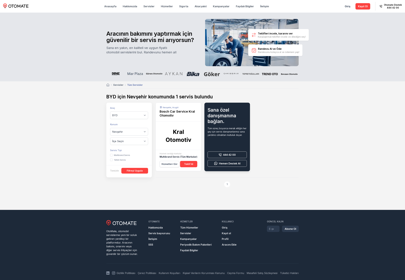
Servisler (149, 6)
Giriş (347, 6)
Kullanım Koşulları (169, 273)
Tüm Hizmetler (189, 227)
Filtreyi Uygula (135, 170)
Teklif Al (188, 164)
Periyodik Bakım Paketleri (196, 244)
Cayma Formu (235, 273)
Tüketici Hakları (289, 273)
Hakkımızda (130, 6)
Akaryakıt (201, 6)
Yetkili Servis (120, 160)
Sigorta (183, 6)
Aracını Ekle (229, 244)
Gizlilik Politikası (126, 273)
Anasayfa (110, 6)
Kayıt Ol (363, 6)
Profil (225, 239)
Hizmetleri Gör (170, 164)
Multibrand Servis (122, 155)
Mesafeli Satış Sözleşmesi (262, 273)
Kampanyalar (221, 6)
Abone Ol (290, 228)
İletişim (264, 6)
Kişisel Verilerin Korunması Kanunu (204, 273)
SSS (150, 244)
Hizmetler (167, 6)
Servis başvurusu (159, 233)
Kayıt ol (226, 233)
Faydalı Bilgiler (245, 6)
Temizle (114, 170)
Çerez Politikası (147, 273)
